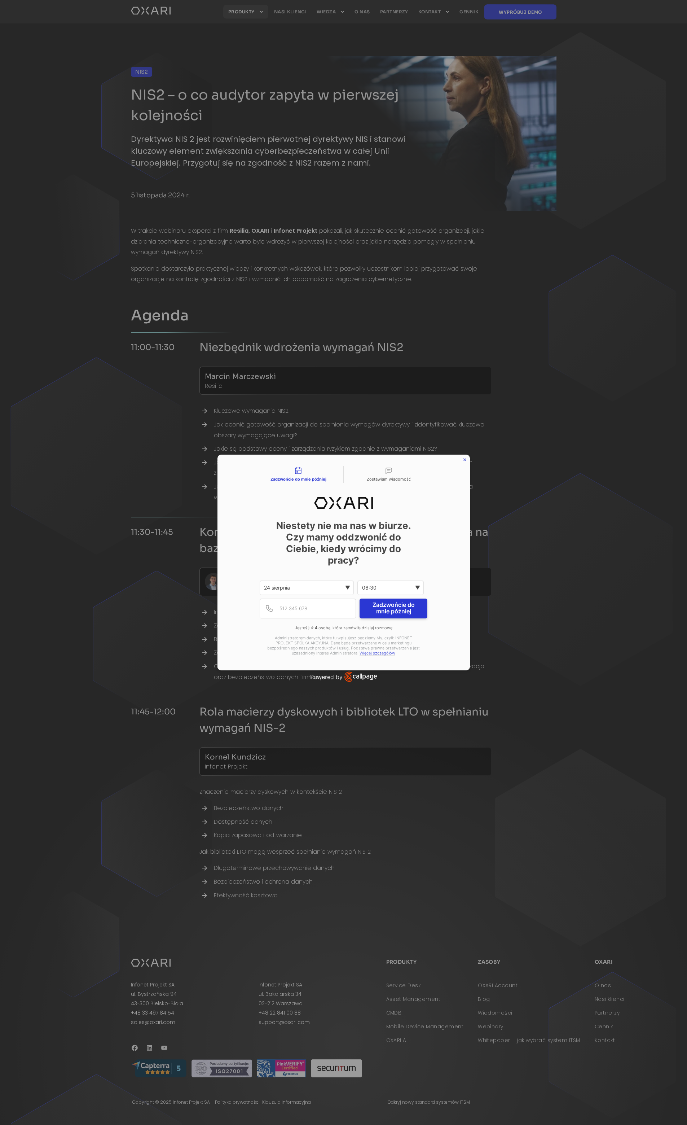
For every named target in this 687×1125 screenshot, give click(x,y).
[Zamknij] (465, 459)
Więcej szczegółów (377, 653)
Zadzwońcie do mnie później (394, 608)
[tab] (299, 474)
